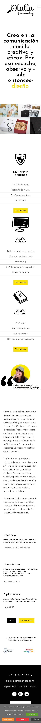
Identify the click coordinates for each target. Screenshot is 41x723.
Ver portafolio (26, 621)
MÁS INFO (36, 719)
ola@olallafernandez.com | (20, 680)
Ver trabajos (20, 211)
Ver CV (11, 621)
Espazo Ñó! (9, 686)
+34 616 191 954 (20, 675)
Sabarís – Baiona (28, 686)
